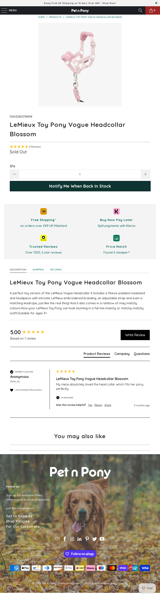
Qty (12, 165)
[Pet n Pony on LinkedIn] (80, 539)
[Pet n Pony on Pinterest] (87, 539)
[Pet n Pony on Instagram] (72, 539)
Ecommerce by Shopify (113, 583)
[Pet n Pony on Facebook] (65, 539)
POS (88, 583)
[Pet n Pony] (80, 10)
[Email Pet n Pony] (57, 539)
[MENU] (2, 10)
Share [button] (107, 404)
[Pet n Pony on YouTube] (102, 539)
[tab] (97, 354)
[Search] (140, 10)
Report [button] (98, 404)
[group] (32, 332)
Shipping (38, 269)
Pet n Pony (49, 583)
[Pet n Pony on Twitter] (95, 539)
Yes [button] (90, 404)
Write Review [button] (135, 335)
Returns (56, 269)
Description (18, 269)
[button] (80, 146)
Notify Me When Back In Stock (80, 186)
